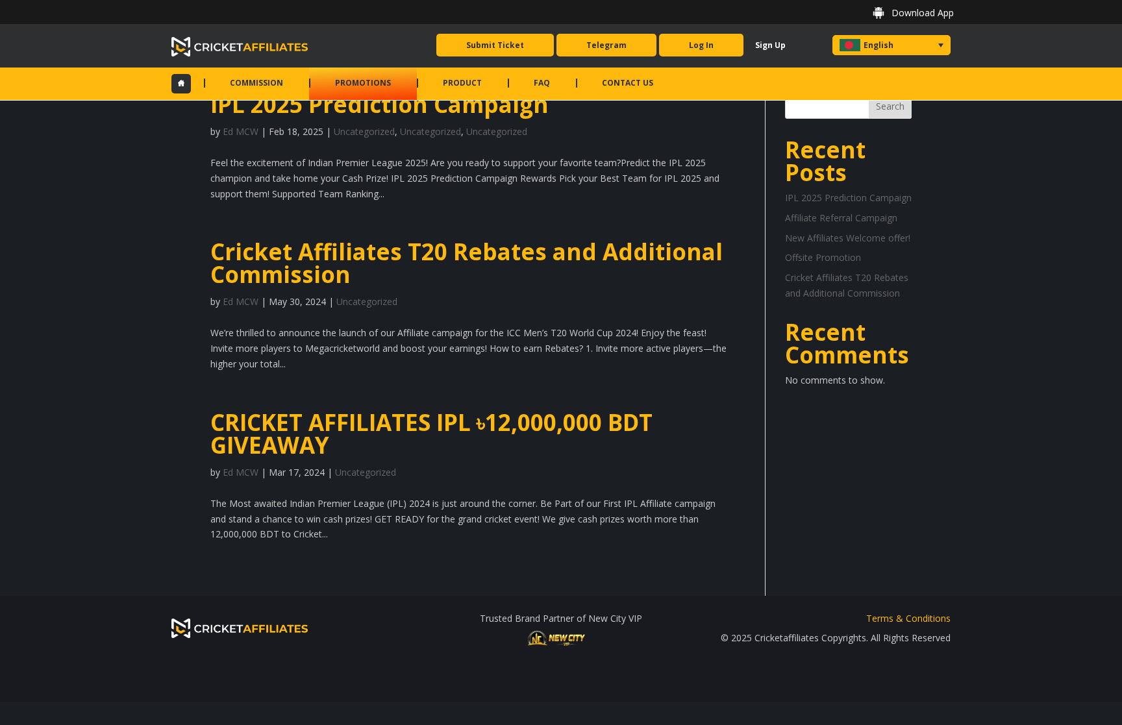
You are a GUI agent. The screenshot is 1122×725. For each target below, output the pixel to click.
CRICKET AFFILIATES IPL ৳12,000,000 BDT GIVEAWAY (431, 433)
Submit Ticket (495, 45)
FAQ (542, 82)
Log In (701, 45)
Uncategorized (364, 131)
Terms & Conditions (908, 618)
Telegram (606, 45)
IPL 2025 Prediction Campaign (379, 104)
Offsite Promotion (823, 257)
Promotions (363, 82)
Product (462, 82)
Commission (256, 82)
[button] (891, 45)
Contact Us (627, 82)
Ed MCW (240, 131)
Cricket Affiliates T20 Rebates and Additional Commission (466, 262)
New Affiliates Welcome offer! (847, 238)
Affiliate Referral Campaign (841, 218)
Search (890, 106)
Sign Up (770, 45)
